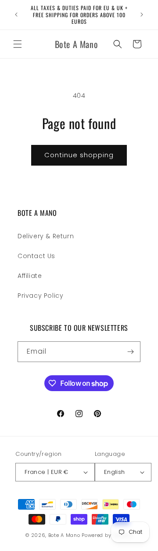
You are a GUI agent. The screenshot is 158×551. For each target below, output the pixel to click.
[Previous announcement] (16, 14)
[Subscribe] (130, 351)
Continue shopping (79, 154)
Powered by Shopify (107, 535)
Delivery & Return (46, 236)
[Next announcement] (141, 14)
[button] (17, 44)
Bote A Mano (64, 535)
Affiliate (30, 275)
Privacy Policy (40, 295)
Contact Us (36, 255)
